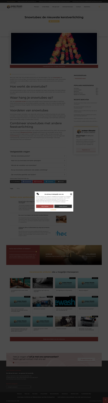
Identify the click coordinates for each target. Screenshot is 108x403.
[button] (71, 194)
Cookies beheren (63, 206)
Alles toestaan (44, 206)
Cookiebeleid (53, 209)
